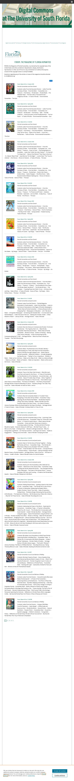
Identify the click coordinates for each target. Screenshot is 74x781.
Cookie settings (59, 775)
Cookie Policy (31, 776)
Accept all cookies (60, 771)
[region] (37, 773)
